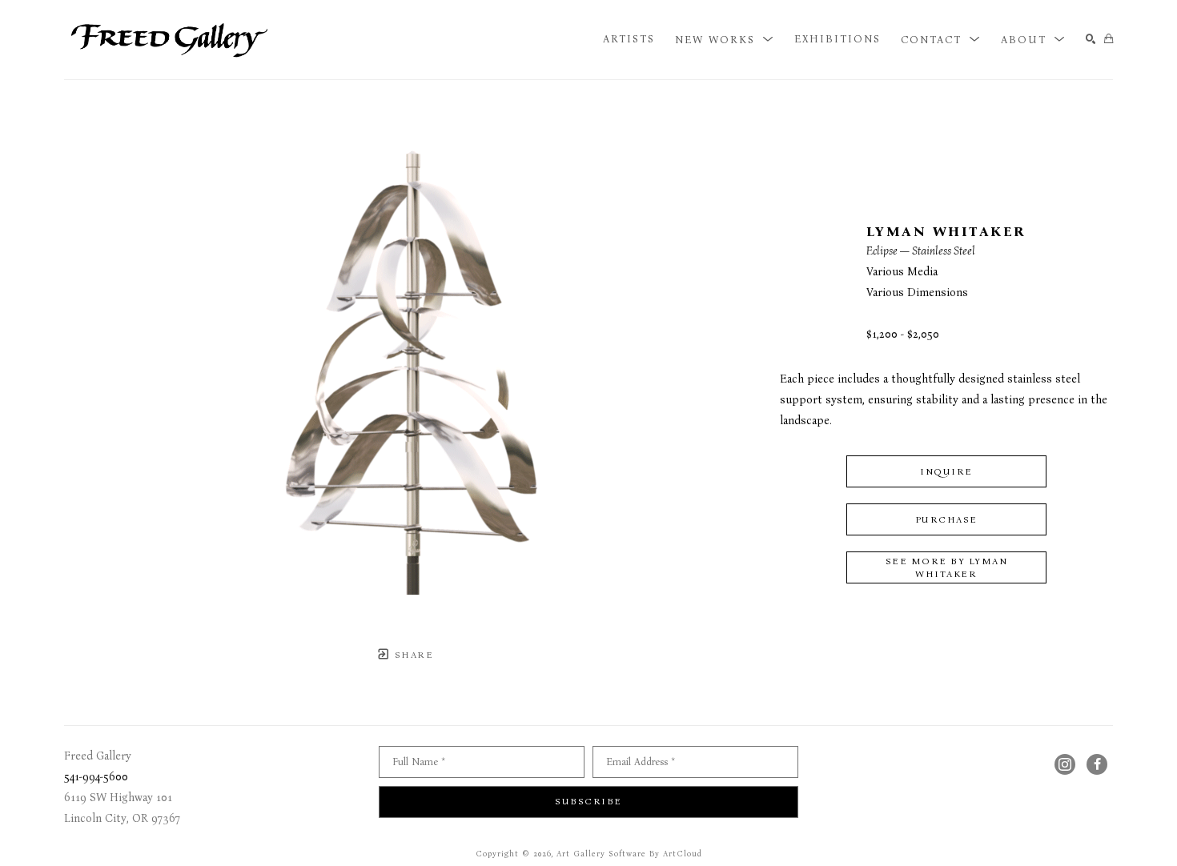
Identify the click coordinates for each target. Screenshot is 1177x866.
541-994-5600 (96, 777)
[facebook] (1097, 764)
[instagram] (1064, 764)
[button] (724, 39)
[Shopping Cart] (1108, 39)
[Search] (1091, 39)
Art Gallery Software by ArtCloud (629, 854)
